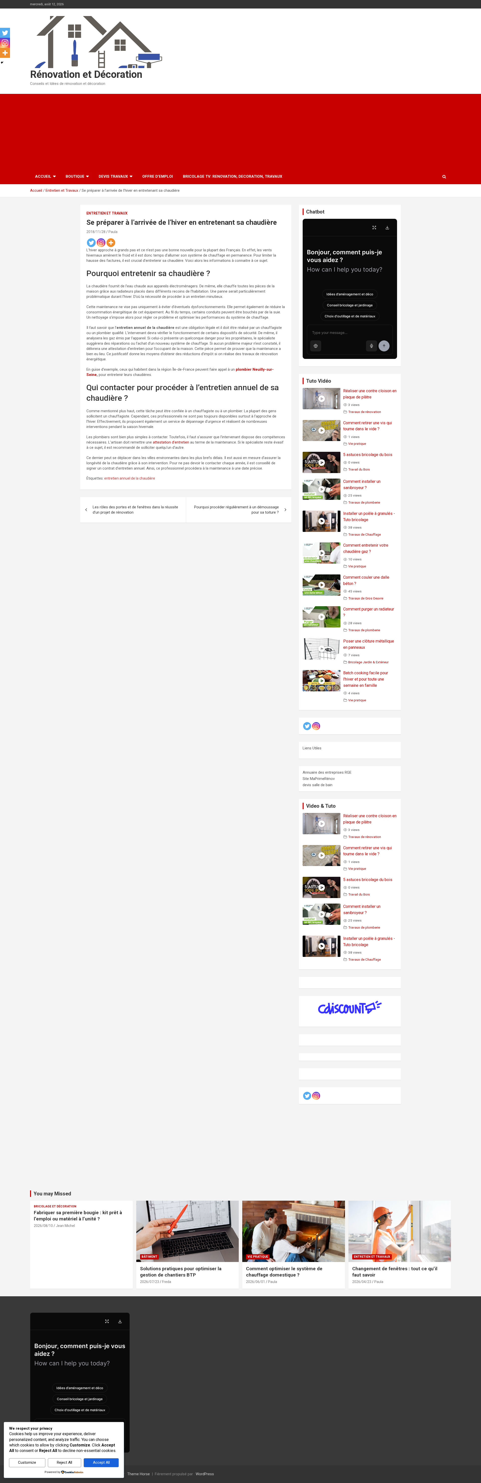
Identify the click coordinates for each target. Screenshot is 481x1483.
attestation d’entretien (171, 442)
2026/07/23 (149, 1282)
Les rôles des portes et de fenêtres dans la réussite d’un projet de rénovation (135, 510)
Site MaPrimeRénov (319, 778)
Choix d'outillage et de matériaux (350, 316)
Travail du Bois (359, 469)
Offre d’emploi (157, 176)
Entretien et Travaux (107, 213)
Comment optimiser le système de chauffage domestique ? (284, 1272)
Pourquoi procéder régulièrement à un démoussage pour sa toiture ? (236, 510)
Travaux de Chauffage (364, 534)
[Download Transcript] (387, 227)
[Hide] (2, 63)
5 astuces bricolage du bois (367, 454)
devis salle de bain (317, 785)
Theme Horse (138, 1474)
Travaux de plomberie (364, 502)
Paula (112, 232)
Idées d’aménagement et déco (349, 294)
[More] (110, 242)
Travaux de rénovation (364, 412)
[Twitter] (91, 242)
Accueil (43, 176)
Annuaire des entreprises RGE (327, 772)
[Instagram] (101, 242)
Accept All (101, 1462)
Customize (27, 1462)
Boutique (75, 176)
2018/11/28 (95, 232)
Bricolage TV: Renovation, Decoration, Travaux (232, 176)
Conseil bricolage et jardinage (350, 305)
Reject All (64, 1462)
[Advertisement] (240, 131)
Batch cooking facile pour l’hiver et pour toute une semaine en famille (365, 679)
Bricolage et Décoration (55, 1206)
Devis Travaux (113, 176)
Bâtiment (149, 1256)
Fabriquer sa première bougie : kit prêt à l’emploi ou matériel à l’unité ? (78, 1216)
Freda (166, 1282)
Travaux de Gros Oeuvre (365, 598)
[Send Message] (384, 345)
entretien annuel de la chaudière (129, 478)
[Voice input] (371, 345)
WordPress (205, 1474)
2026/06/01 (255, 1282)
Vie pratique (357, 444)
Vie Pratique (258, 1256)
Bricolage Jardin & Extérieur (368, 662)
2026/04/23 (361, 1282)
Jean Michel (65, 1226)
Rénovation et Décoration (86, 74)
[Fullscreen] (374, 227)
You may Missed (52, 1194)
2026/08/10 (43, 1226)
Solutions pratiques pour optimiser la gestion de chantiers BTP (180, 1272)
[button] (315, 345)
